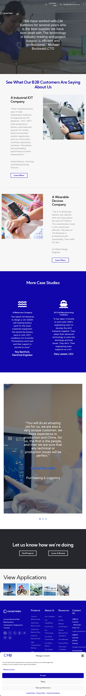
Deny (43, 682)
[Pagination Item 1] (40, 519)
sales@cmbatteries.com (71, 4)
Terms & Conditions (53, 693)
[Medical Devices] (36, 589)
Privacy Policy (41, 693)
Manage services (9, 669)
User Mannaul (63, 639)
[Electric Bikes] (23, 589)
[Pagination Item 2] (43, 519)
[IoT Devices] (63, 589)
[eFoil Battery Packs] (9, 589)
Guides (60, 620)
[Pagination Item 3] (46, 519)
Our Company (50, 616)
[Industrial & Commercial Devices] (50, 589)
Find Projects (28, 553)
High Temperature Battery (36, 645)
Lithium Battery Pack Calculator (63, 633)
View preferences (43, 688)
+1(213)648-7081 (52, 4)
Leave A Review (58, 553)
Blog (60, 616)
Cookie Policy (30, 693)
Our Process (49, 627)
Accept (43, 675)
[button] (83, 656)
